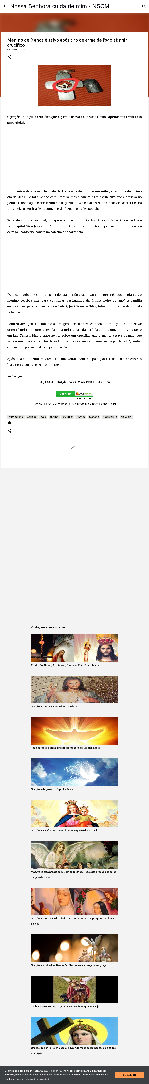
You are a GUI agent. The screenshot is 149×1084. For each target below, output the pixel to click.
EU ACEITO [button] (129, 1075)
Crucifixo (68, 417)
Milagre (81, 417)
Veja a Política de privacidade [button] (33, 1078)
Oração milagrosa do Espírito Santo (52, 789)
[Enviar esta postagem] (9, 423)
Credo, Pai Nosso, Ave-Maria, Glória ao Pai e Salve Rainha (65, 665)
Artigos (31, 417)
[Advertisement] (74, 156)
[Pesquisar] (144, 6)
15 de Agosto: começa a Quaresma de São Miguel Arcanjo (65, 1006)
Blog (43, 417)
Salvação (94, 417)
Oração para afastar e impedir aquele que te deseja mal (64, 830)
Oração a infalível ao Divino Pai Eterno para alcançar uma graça (69, 965)
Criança (54, 417)
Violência (126, 417)
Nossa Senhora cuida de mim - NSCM (59, 6)
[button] (9, 57)
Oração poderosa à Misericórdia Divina (54, 706)
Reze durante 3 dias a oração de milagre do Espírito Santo (65, 747)
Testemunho (110, 417)
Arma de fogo (16, 417)
